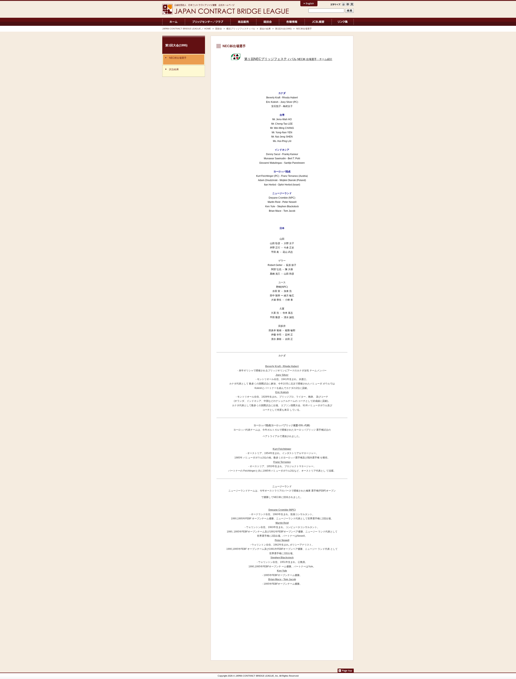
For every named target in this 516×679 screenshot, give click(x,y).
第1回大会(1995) (283, 28)
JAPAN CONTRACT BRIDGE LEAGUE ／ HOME (173, 22)
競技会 (267, 22)
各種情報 (292, 22)
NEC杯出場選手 (304, 28)
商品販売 (243, 22)
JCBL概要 (318, 22)
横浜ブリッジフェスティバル (240, 28)
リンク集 (343, 22)
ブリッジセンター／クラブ (207, 22)
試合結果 (174, 69)
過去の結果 (265, 28)
